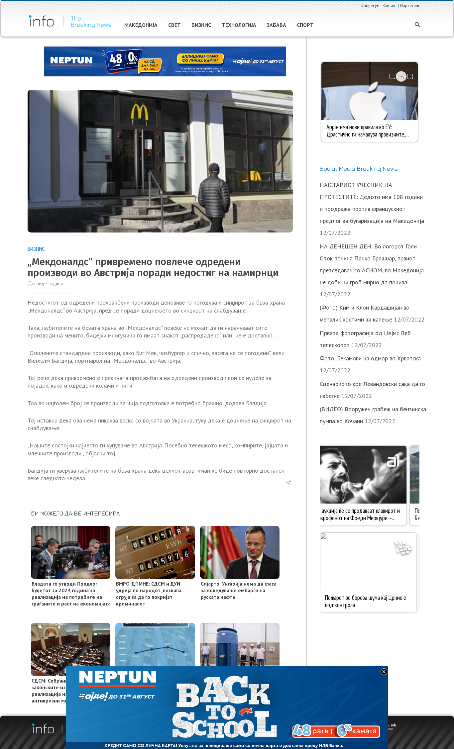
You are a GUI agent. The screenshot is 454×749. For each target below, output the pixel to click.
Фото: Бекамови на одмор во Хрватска (370, 358)
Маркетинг (410, 5)
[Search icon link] (417, 25)
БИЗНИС (36, 249)
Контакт (390, 5)
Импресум (370, 5)
